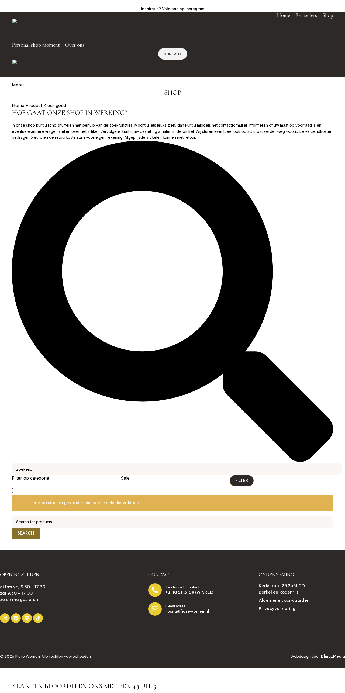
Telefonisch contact (182, 587)
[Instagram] (5, 618)
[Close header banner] (6, 675)
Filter (241, 480)
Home (19, 105)
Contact (173, 54)
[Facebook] (16, 618)
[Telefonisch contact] (155, 590)
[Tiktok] (38, 618)
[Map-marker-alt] (27, 618)
